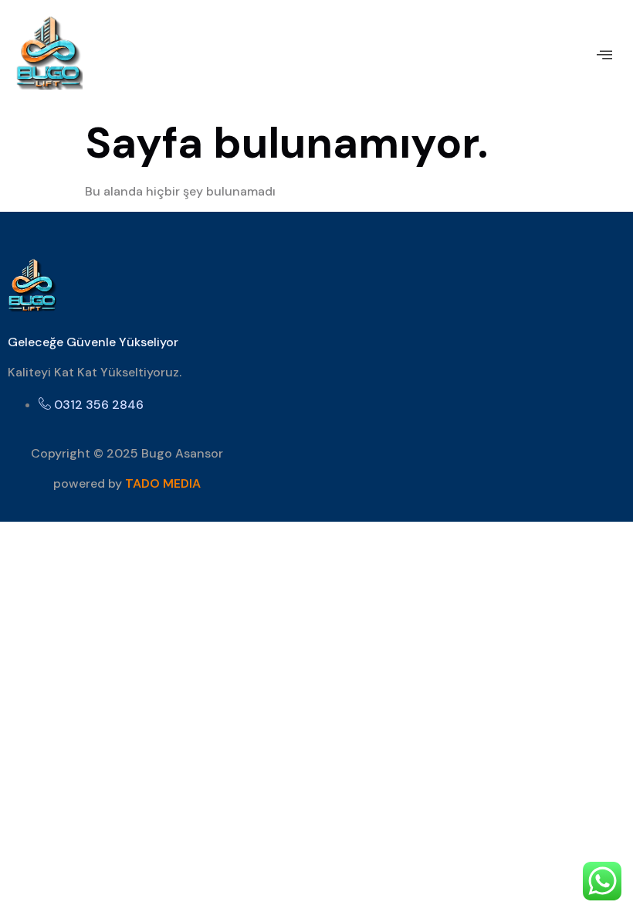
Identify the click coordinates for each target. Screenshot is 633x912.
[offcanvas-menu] (604, 55)
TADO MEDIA (163, 483)
